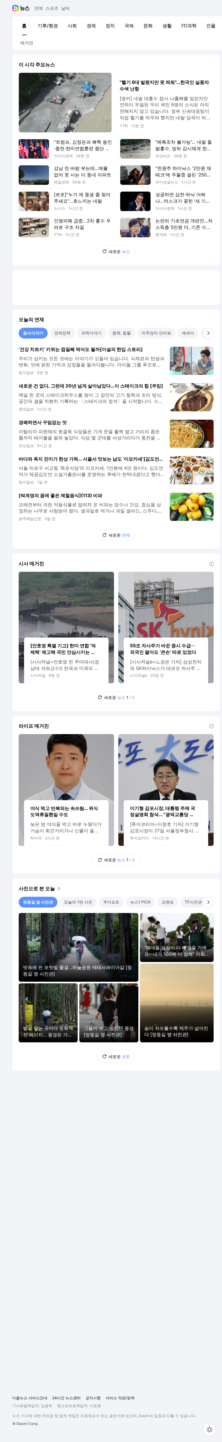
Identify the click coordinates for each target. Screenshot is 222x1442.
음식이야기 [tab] (33, 333)
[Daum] (16, 8)
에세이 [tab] (188, 333)
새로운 (119, 251)
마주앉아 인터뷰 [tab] (156, 333)
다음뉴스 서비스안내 (29, 1397)
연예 (38, 8)
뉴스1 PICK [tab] (140, 902)
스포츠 (51, 8)
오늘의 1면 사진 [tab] (78, 902)
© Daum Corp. (25, 1423)
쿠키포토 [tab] (111, 902)
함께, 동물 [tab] (121, 333)
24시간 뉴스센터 (66, 1397)
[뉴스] (25, 8)
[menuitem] (24, 25)
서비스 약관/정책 (120, 1397)
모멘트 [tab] (168, 902)
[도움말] (211, 564)
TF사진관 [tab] (193, 902)
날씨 (65, 8)
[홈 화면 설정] (210, 1430)
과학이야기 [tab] (91, 333)
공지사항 (93, 1397)
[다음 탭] (208, 333)
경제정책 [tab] (62, 333)
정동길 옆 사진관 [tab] (38, 902)
